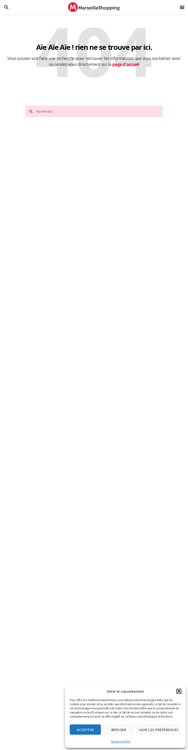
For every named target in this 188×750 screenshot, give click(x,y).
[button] (179, 691)
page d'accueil (125, 64)
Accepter (85, 729)
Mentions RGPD (120, 742)
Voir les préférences (159, 729)
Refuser (118, 729)
